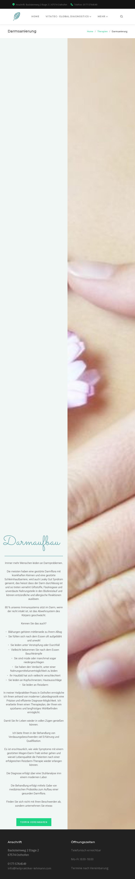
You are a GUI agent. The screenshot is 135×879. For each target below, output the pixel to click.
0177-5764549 (90, 4)
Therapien (102, 31)
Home (35, 16)
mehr (101, 16)
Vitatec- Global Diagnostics (67, 16)
